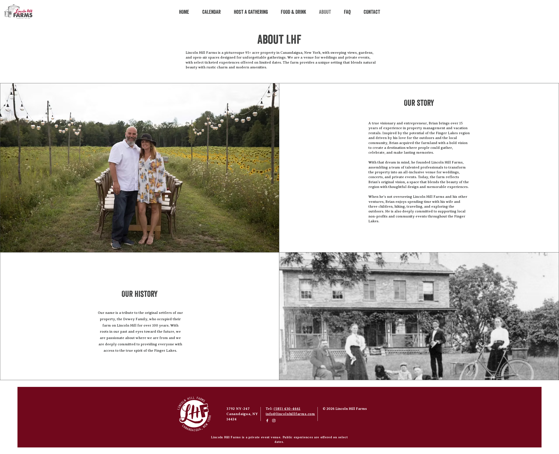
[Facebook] (267, 420)
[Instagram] (274, 420)
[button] (250, 12)
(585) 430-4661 (287, 409)
